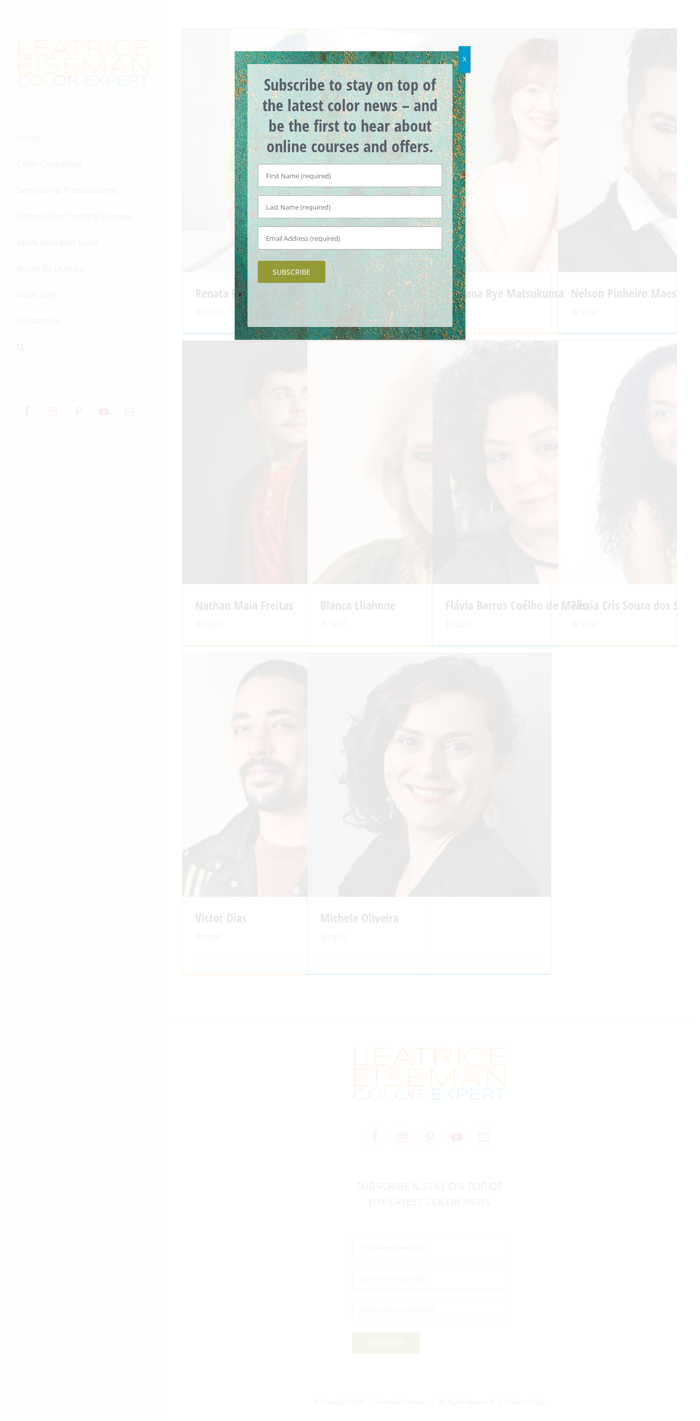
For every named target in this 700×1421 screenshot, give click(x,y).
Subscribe (292, 272)
